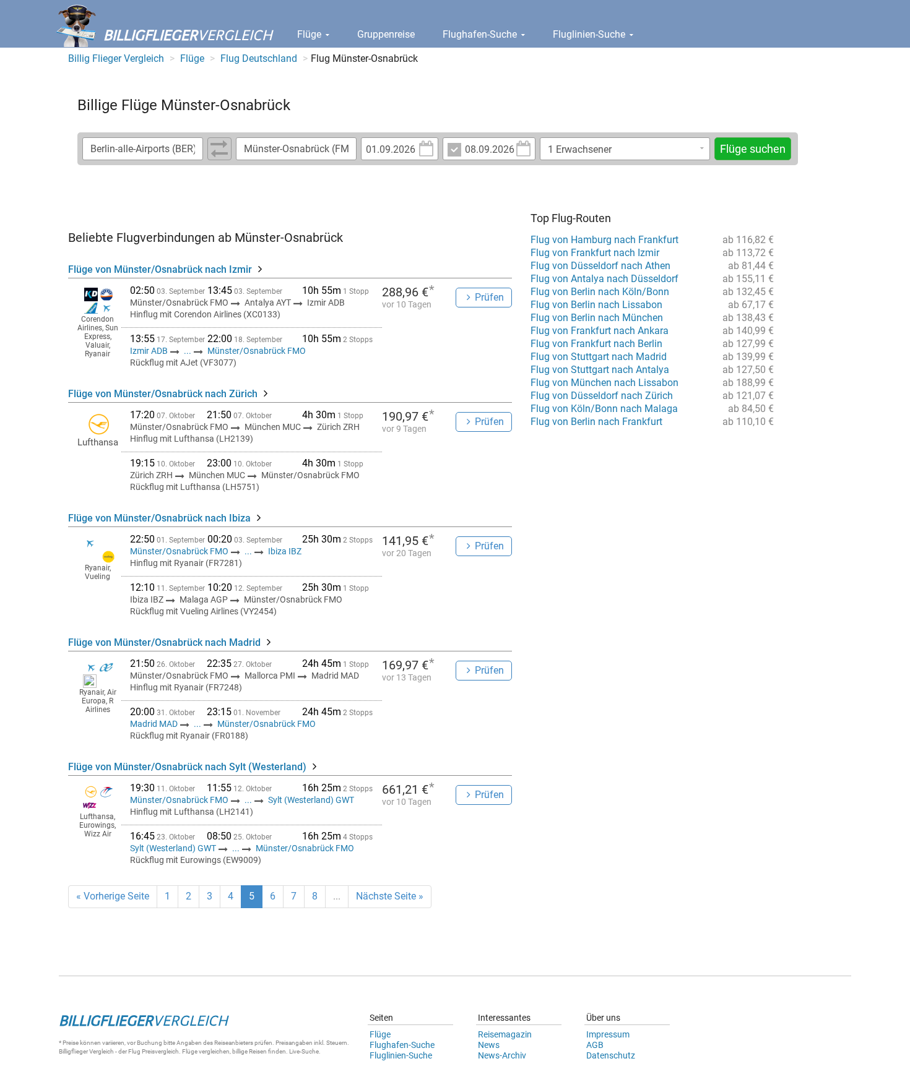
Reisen (258, 1051)
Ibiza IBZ (284, 551)
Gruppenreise (386, 34)
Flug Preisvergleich (153, 1051)
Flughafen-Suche (481, 34)
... (187, 351)
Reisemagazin (505, 1034)
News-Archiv (502, 1055)
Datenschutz (610, 1055)
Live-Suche (304, 1051)
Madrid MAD (155, 724)
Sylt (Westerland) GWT (311, 800)
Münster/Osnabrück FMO (256, 351)
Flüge (310, 34)
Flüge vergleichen (206, 1051)
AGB (595, 1045)
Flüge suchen (753, 148)
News (489, 1045)
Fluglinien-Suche (590, 34)
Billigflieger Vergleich (86, 1051)
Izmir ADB (150, 351)
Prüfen (489, 297)
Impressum (608, 1034)
